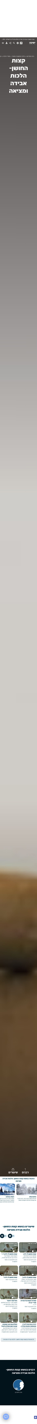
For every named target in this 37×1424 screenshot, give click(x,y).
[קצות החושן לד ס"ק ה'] (28, 1277)
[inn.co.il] (21, 43)
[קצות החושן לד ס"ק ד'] (9, 1275)
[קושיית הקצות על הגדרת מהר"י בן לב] (28, 1300)
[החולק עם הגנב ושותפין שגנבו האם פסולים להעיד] (9, 1324)
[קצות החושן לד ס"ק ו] (28, 1254)
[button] (35, 1417)
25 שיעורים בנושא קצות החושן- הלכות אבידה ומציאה (18, 1340)
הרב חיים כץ (32, 1260)
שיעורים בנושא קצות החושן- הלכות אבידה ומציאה (18, 1228)
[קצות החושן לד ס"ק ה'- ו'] (9, 1254)
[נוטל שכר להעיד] (9, 1300)
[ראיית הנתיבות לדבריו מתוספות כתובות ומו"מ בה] (28, 1324)
